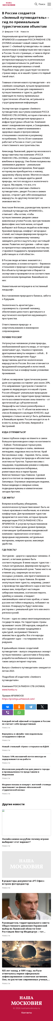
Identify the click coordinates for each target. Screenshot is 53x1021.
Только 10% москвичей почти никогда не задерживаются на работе (24, 757)
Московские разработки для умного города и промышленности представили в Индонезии (25, 772)
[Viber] (7, 712)
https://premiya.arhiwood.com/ (18, 698)
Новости (25, 31)
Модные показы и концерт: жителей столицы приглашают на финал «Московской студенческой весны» (26, 787)
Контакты (26, 1012)
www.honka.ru (9, 689)
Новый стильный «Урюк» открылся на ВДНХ (25, 746)
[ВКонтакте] (7, 707)
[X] (42, 707)
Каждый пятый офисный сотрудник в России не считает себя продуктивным (26, 722)
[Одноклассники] (19, 707)
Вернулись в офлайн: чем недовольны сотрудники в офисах (22, 735)
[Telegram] (30, 707)
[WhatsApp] (19, 712)
